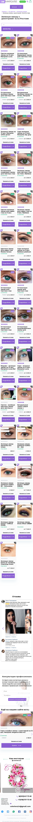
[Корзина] (30, 2)
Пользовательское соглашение (16, 818)
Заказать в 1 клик (8, 64)
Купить (15, 745)
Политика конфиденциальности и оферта (16, 815)
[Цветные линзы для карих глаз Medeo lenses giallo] (8, 238)
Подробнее (7, 68)
